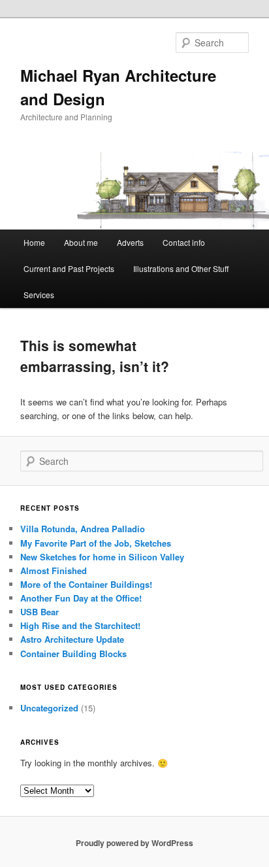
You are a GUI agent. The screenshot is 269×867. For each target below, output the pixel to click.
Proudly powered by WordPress (134, 843)
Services (39, 294)
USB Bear (39, 611)
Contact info (184, 242)
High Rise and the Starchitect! (80, 625)
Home (34, 242)
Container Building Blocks (73, 653)
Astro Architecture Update (72, 639)
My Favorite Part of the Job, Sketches (95, 543)
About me (81, 242)
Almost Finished (53, 570)
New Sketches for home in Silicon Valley (102, 557)
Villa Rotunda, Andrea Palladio (82, 528)
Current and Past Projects (69, 268)
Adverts (130, 242)
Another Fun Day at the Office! (81, 598)
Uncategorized (49, 708)
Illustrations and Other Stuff (181, 268)
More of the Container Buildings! (86, 584)
